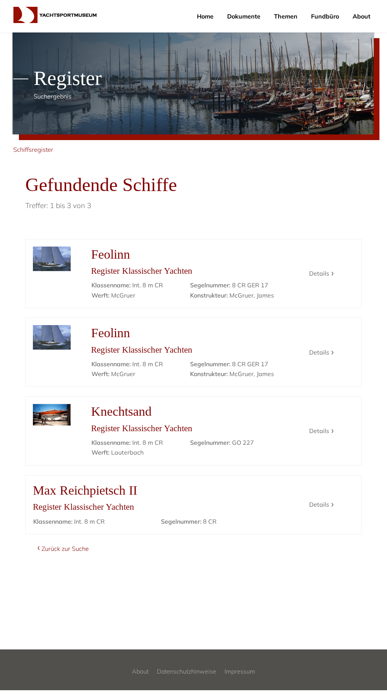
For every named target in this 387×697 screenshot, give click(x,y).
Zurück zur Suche (65, 548)
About (361, 16)
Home (205, 16)
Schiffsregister (33, 149)
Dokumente (243, 16)
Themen (285, 16)
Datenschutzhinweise (186, 671)
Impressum (239, 671)
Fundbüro (325, 16)
